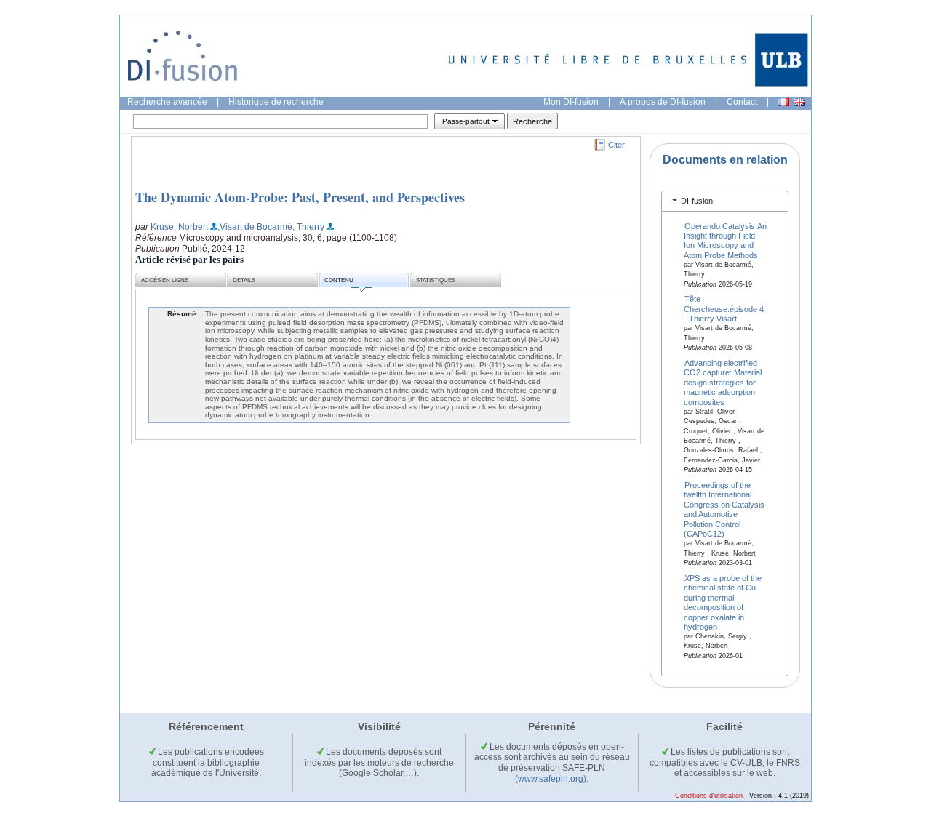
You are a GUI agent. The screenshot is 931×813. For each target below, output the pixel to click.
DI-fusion (697, 200)
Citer (616, 144)
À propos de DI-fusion (663, 102)
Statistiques (435, 280)
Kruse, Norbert (179, 227)
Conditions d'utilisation (709, 795)
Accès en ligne (164, 280)
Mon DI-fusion (571, 102)
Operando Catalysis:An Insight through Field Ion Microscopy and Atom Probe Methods (725, 240)
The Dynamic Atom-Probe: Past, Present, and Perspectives (300, 197)
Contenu (338, 280)
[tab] (724, 201)
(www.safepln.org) (550, 779)
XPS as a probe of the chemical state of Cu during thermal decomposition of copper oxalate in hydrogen (723, 601)
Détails (244, 280)
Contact (742, 102)
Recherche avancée (167, 102)
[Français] (783, 102)
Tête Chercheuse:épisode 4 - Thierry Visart (724, 309)
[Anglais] (799, 102)
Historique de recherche (276, 102)
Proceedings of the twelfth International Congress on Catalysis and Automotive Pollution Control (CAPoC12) (724, 509)
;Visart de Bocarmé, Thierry (270, 227)
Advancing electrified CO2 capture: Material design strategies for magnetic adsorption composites (723, 382)
